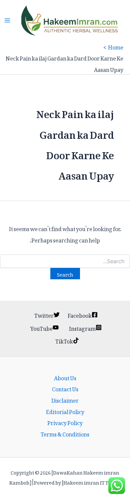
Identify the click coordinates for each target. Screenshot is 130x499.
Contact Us (65, 388)
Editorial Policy (65, 411)
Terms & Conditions (65, 433)
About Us (65, 377)
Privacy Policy (65, 422)
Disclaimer (65, 399)
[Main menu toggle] (7, 20)
